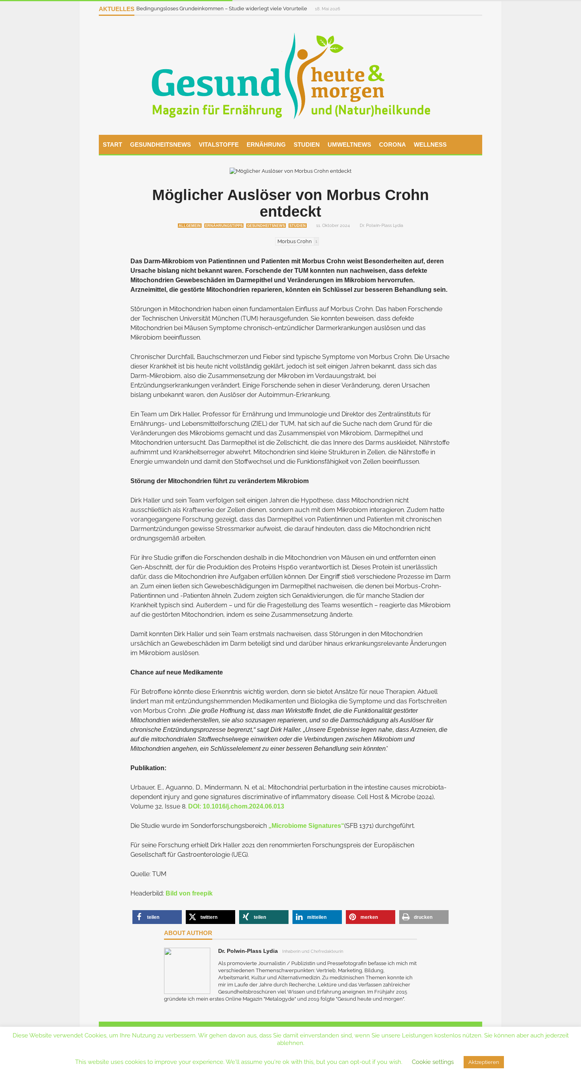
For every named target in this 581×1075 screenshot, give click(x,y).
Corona (392, 144)
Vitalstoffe (219, 144)
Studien (307, 144)
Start (112, 144)
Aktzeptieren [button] (483, 1062)
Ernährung (266, 144)
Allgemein (190, 226)
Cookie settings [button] (433, 1062)
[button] (157, 917)
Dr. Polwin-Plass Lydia (381, 225)
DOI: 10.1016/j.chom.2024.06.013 (236, 806)
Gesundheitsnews (160, 144)
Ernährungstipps (224, 226)
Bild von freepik (189, 893)
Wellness (430, 144)
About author (188, 933)
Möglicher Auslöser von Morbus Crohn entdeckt (290, 203)
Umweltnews (349, 144)
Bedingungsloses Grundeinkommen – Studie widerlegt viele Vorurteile (222, 8)
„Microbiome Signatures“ (306, 825)
